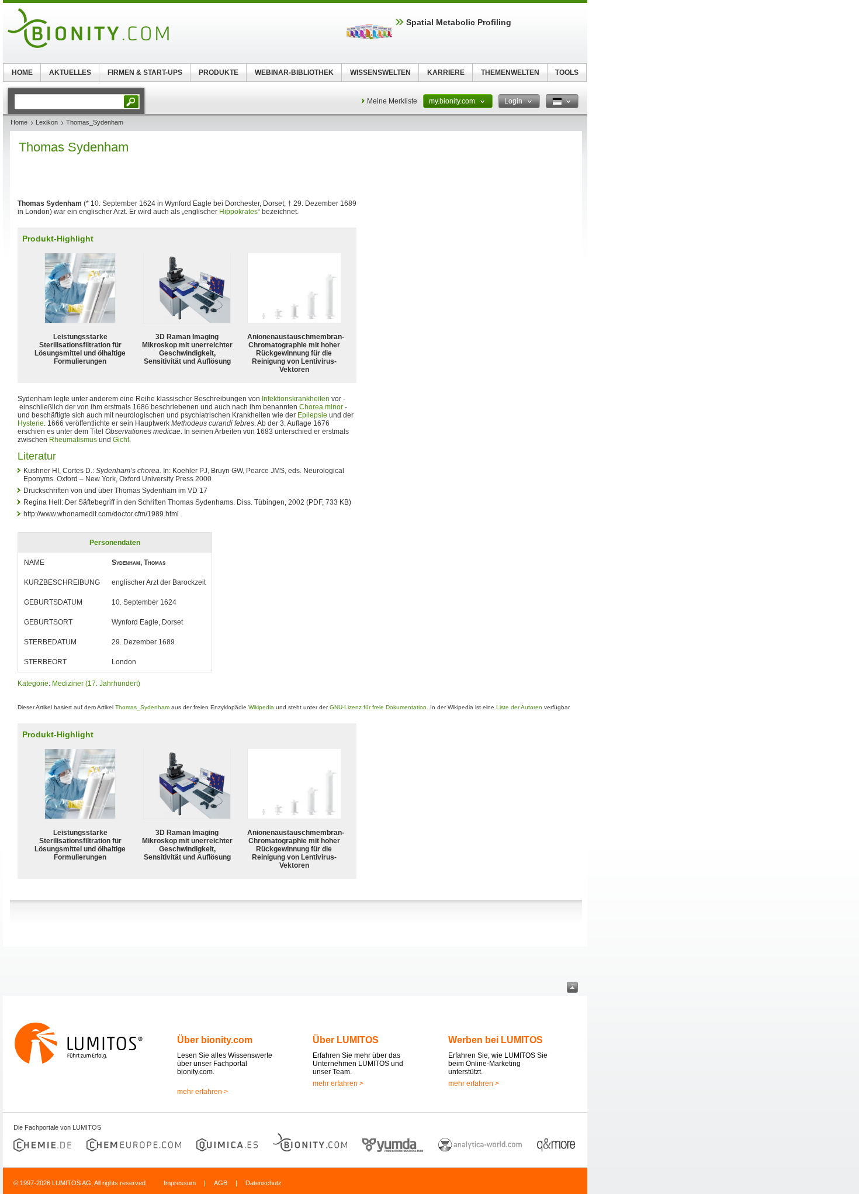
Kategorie (33, 683)
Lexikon (47, 122)
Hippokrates (238, 212)
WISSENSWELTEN (380, 72)
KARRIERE (446, 72)
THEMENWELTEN (510, 72)
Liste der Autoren (519, 707)
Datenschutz (263, 1182)
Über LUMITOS (346, 1040)
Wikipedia (261, 707)
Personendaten (114, 543)
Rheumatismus (73, 440)
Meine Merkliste (392, 101)
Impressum (180, 1182)
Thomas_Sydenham (142, 707)
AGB (220, 1182)
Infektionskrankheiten (296, 399)
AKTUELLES (70, 72)
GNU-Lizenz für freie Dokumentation (378, 707)
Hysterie (31, 423)
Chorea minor (321, 407)
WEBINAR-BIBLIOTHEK (294, 72)
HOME (22, 72)
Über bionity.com (214, 1040)
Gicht (121, 440)
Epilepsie (312, 415)
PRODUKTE (218, 72)
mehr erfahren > (202, 1092)
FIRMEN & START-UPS (145, 72)
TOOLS (567, 72)
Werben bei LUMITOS (495, 1040)
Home (19, 122)
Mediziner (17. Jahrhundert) (96, 683)
